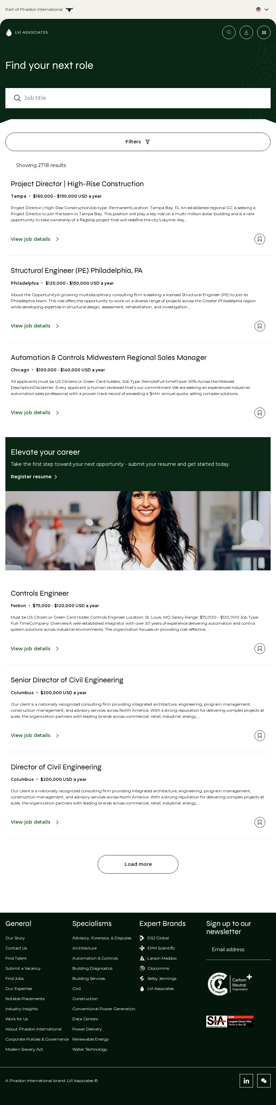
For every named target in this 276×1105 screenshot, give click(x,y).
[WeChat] (264, 1080)
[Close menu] (264, 32)
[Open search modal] (229, 32)
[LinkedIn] (246, 1080)
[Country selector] (138, 9)
